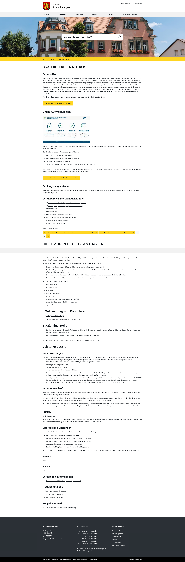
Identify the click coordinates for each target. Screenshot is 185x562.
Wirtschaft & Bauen (130, 15)
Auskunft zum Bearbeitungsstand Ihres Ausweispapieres (67, 203)
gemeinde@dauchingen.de (54, 539)
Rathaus (62, 15)
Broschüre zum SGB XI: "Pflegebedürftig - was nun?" (63, 481)
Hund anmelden (51, 209)
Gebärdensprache (82, 559)
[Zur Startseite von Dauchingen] (57, 6)
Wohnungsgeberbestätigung (55, 223)
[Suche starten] (119, 37)
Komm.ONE (138, 559)
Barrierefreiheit (125, 3)
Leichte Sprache (137, 3)
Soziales (95, 15)
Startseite (45, 59)
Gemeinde (79, 15)
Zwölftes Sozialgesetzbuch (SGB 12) (54, 491)
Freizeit (110, 15)
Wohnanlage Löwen (118, 545)
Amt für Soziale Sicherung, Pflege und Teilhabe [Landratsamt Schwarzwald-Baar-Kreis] (71, 340)
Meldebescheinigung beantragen (57, 220)
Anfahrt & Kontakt (118, 531)
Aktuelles (46, 15)
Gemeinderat (116, 537)
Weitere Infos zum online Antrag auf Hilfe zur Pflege (63, 319)
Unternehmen (116, 542)
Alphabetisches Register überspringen (51, 228)
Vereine (114, 539)
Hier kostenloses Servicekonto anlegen (58, 103)
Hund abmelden (51, 212)
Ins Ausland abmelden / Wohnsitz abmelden (61, 217)
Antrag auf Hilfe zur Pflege (55, 316)
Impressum (55, 559)
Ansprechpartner (117, 534)
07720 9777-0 (49, 536)
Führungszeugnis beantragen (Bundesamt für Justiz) (65, 206)
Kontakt (62, 559)
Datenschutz (46, 559)
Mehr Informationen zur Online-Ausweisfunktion (61, 178)
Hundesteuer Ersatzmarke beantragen (59, 214)
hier (79, 172)
